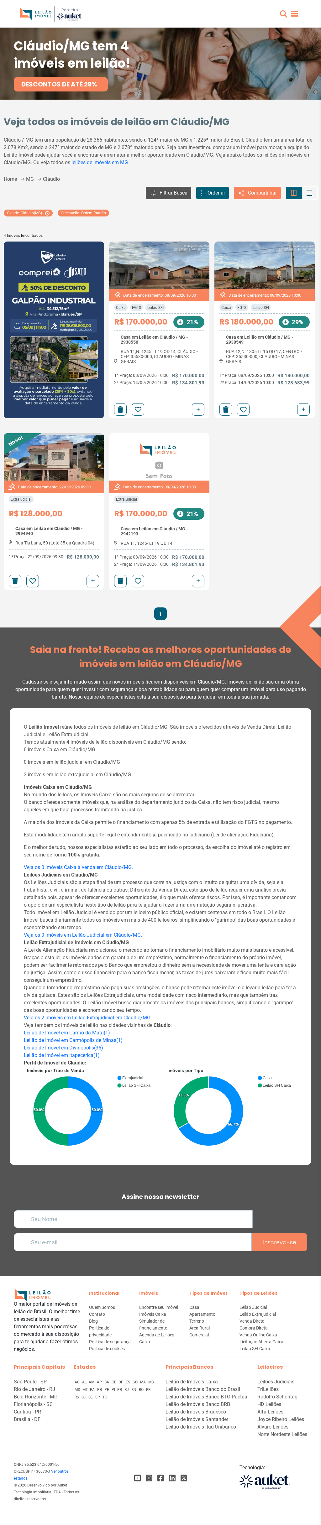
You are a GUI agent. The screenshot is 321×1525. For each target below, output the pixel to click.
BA (107, 1382)
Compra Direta (253, 1327)
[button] (283, 14)
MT (85, 1389)
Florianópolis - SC (33, 1404)
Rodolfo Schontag (277, 1397)
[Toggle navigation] (294, 13)
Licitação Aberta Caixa (261, 1341)
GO (136, 1382)
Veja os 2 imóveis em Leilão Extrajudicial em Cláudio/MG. (88, 1018)
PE (107, 1389)
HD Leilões (269, 1404)
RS (77, 1397)
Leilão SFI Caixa (254, 1348)
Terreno (196, 1321)
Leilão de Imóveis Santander (197, 1419)
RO (142, 1389)
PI (114, 1389)
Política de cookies (107, 1348)
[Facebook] (137, 1478)
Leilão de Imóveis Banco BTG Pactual (207, 1397)
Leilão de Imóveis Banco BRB (198, 1404)
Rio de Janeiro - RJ (34, 1389)
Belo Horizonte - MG (36, 1397)
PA (93, 1389)
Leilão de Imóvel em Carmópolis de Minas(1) (73, 1040)
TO (105, 1397)
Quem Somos (102, 1307)
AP (100, 1382)
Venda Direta (252, 1321)
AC (78, 1382)
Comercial (199, 1334)
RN (134, 1389)
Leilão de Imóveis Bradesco (196, 1412)
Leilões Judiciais (275, 1382)
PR (120, 1389)
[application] (90, 1108)
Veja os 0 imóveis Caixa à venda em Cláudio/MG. (78, 867)
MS (78, 1389)
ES (128, 1382)
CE (114, 1382)
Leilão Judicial (253, 1307)
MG (151, 1382)
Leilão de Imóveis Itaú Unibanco (201, 1427)
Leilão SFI (155, 307)
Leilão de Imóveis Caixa (192, 1382)
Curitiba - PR (27, 1412)
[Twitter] (184, 1478)
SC (84, 1397)
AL (84, 1382)
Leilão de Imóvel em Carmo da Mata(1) (67, 1033)
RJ (127, 1389)
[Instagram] (149, 1478)
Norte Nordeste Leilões (282, 1434)
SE (91, 1397)
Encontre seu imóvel (158, 1307)
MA (143, 1382)
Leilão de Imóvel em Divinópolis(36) (63, 1048)
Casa (194, 1307)
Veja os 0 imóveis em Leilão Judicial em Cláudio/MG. (83, 935)
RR (148, 1389)
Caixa (121, 307)
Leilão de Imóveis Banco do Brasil (203, 1389)
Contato (97, 1314)
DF (121, 1382)
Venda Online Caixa (258, 1334)
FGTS (136, 307)
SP (98, 1397)
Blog (93, 1321)
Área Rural (199, 1327)
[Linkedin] (172, 1478)
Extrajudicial (21, 499)
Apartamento (202, 1314)
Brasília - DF (27, 1419)
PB (100, 1389)
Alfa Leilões (270, 1412)
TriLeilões (268, 1389)
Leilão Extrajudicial (257, 1314)
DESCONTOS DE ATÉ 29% (59, 84)
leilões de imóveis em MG (99, 162)
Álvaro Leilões (272, 1427)
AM (92, 1382)
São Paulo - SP (30, 1382)
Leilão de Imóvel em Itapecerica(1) (62, 1055)
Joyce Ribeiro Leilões (280, 1419)
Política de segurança (110, 1341)
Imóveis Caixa (152, 1314)
